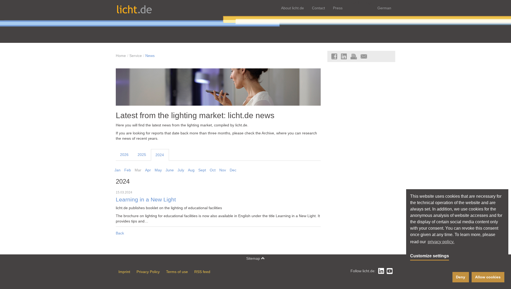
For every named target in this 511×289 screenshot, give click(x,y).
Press (338, 8)
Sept (202, 170)
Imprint (124, 272)
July (181, 170)
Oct (213, 170)
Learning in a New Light (296, 216)
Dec (233, 170)
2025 (142, 154)
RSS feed (202, 272)
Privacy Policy (148, 272)
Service (135, 55)
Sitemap (253, 258)
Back (120, 233)
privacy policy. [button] (441, 242)
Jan (117, 170)
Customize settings (429, 256)
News (150, 55)
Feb (127, 170)
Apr (148, 170)
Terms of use (177, 272)
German (384, 8)
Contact (318, 8)
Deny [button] (460, 277)
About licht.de (292, 8)
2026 (124, 154)
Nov (222, 170)
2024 (159, 155)
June (170, 170)
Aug (191, 170)
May (158, 170)
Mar (138, 170)
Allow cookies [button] (488, 277)
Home (121, 55)
